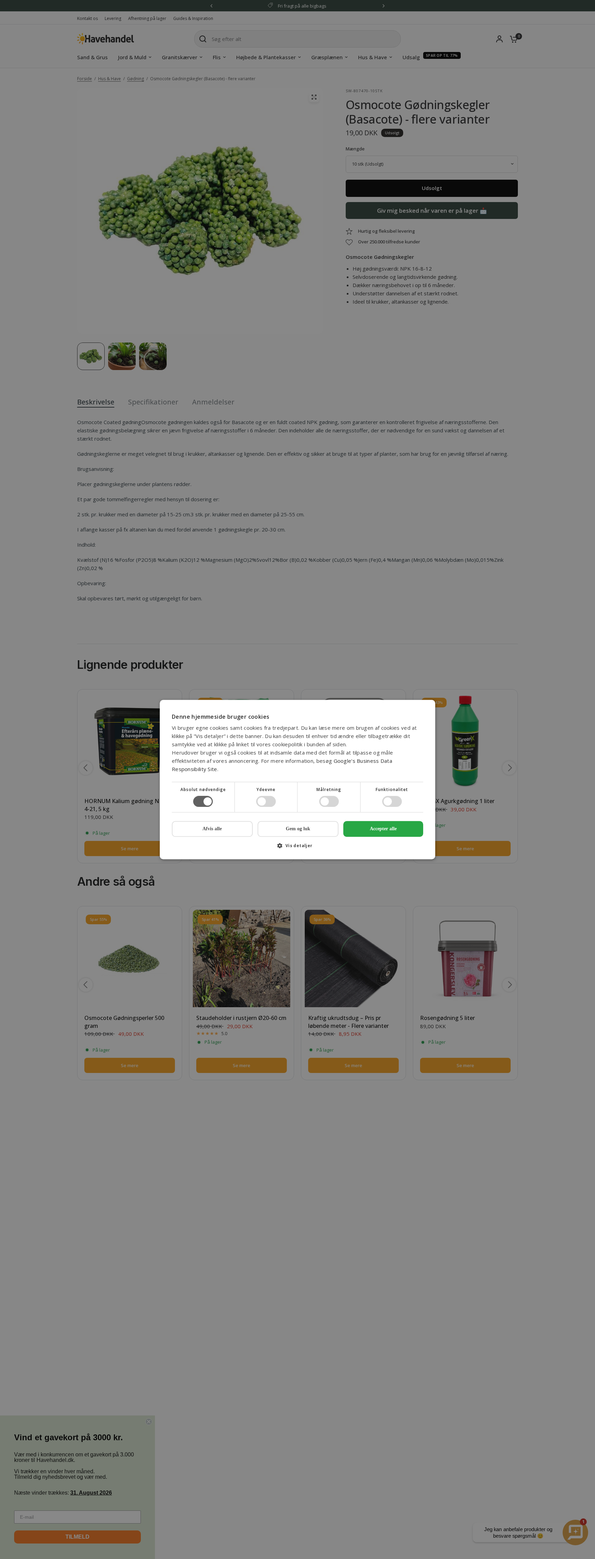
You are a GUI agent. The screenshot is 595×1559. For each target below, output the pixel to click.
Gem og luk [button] (298, 828)
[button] (297, 848)
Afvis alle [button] (212, 828)
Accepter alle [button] (383, 828)
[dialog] (297, 779)
